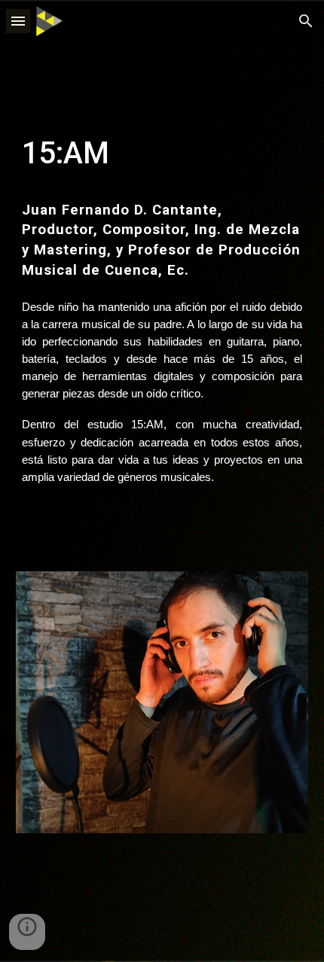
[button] (18, 20)
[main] (162, 317)
